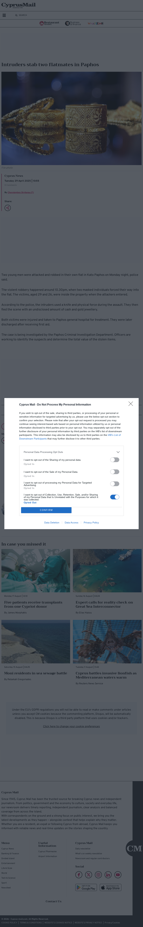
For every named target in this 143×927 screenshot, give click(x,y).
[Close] (132, 405)
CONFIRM (46, 510)
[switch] (114, 459)
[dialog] (71, 463)
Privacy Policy (91, 522)
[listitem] (71, 452)
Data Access (71, 522)
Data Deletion (51, 522)
